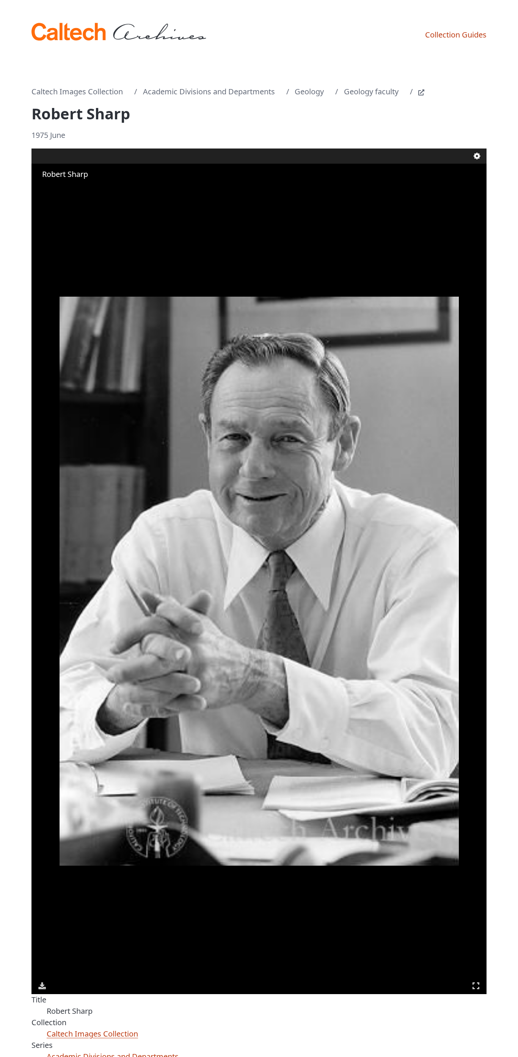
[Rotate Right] (64, 189)
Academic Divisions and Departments (209, 91)
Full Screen (475, 985)
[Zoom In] (43, 189)
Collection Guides (456, 35)
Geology (309, 91)
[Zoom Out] (53, 189)
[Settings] (477, 156)
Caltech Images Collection (77, 91)
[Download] (42, 985)
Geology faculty (371, 91)
